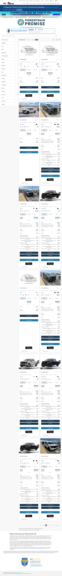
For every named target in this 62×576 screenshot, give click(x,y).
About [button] (48, 3)
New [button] (24, 3)
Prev (44, 525)
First (41, 525)
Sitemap (13, 572)
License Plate (40, 29)
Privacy (16, 572)
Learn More (19, 9)
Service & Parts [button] (39, 3)
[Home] (22, 3)
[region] (29, 81)
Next (50, 525)
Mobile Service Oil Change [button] (54, 3)
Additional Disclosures (20, 572)
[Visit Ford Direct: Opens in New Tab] (30, 573)
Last (53, 525)
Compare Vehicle (24, 98)
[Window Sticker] (37, 66)
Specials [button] (34, 3)
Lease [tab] (35, 69)
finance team (12, 548)
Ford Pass (27, 3)
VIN (35, 29)
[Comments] (57, 126)
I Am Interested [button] (29, 87)
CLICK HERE (22, 27)
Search (56, 35)
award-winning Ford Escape (41, 537)
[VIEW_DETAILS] (29, 49)
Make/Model (31, 29)
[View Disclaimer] (27, 66)
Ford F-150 (50, 537)
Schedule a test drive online (39, 548)
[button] (38, 109)
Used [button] (31, 3)
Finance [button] (44, 3)
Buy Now (50, 171)
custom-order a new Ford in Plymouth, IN (29, 547)
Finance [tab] (29, 69)
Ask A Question (29, 91)
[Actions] (37, 59)
